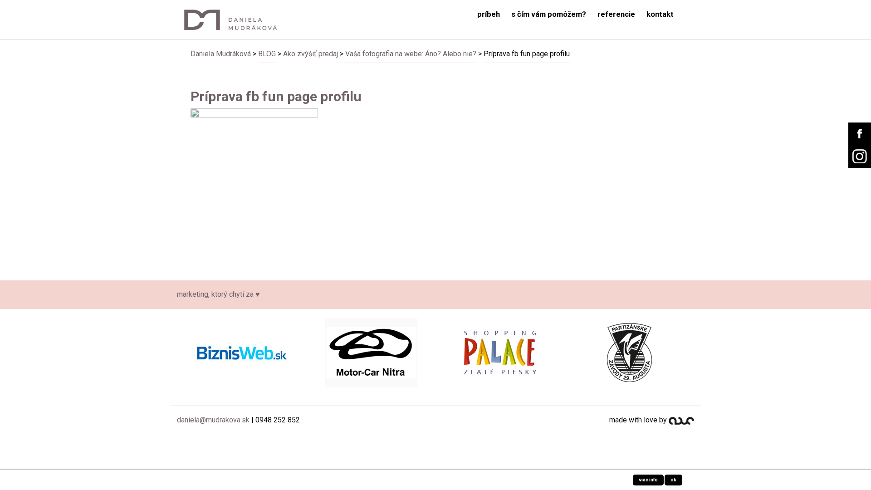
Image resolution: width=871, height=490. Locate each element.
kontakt (660, 14)
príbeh (488, 14)
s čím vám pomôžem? (548, 14)
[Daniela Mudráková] (236, 19)
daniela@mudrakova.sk (213, 420)
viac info (648, 479)
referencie (616, 14)
